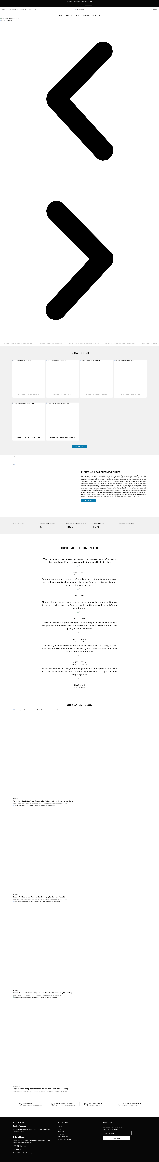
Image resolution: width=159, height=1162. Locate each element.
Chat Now (154, 10)
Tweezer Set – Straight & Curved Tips (62, 438)
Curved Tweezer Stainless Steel (130, 395)
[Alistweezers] (79, 10)
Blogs (60, 1129)
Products (85, 15)
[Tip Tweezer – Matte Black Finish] (62, 376)
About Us (69, 15)
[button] (79, 101)
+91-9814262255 (19, 1146)
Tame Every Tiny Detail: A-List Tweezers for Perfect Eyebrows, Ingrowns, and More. (43, 801)
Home (61, 15)
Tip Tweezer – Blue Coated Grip (28, 395)
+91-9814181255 (19, 1149)
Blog (77, 15)
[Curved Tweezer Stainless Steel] (130, 376)
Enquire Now (88, 1)
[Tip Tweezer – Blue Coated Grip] (28, 376)
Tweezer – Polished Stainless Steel (28, 438)
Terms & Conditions (64, 1139)
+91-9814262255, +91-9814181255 (16, 10)
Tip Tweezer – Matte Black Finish (62, 395)
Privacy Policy (63, 1137)
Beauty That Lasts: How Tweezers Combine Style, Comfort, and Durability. (39, 897)
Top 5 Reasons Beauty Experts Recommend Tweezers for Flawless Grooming (40, 1089)
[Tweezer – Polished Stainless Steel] (28, 419)
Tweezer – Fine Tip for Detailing (96, 395)
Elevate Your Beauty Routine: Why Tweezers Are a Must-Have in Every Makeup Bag (42, 993)
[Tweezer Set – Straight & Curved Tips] (62, 419)
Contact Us (96, 15)
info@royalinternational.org (37, 10)
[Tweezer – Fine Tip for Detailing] (96, 376)
